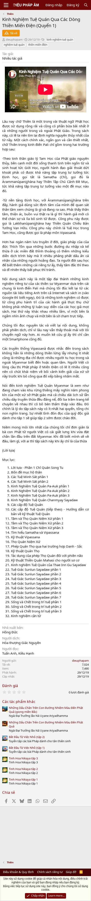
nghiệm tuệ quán (14, 45)
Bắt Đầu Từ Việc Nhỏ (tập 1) (27, 748)
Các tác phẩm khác (18, 701)
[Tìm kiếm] (86, 5)
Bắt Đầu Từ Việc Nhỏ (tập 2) (27, 737)
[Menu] (6, 5)
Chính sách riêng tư (50, 872)
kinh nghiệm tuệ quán (60, 39)
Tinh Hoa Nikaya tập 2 (23, 769)
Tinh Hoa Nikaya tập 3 (23, 758)
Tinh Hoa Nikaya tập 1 (23, 779)
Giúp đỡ (71, 872)
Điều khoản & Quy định (18, 872)
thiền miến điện (37, 45)
